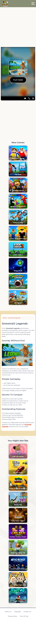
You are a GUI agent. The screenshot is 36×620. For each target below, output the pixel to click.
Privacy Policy (12, 616)
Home (5, 318)
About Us (8, 611)
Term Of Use (24, 616)
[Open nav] (33, 4)
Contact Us (27, 611)
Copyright (17, 611)
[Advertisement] (18, 28)
